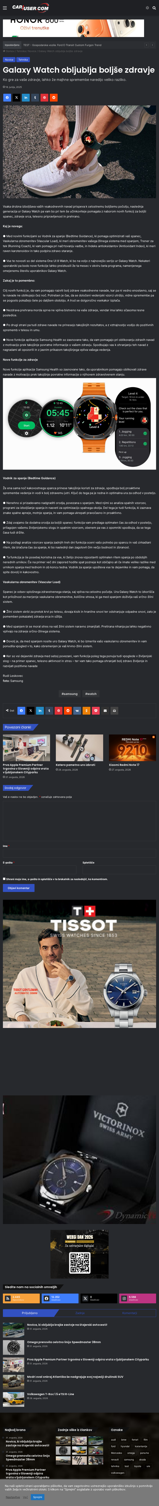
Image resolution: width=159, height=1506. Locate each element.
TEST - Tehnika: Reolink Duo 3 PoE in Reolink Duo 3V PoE (58, 45)
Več (25, 1497)
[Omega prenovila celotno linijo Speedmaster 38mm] (13, 1347)
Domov (9, 51)
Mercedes (116, 1452)
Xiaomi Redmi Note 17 (124, 765)
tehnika (115, 1466)
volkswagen (117, 1472)
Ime (6, 846)
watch (92, 694)
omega (131, 1452)
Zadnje (80, 1313)
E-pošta (9, 862)
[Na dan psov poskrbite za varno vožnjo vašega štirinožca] (95, 1460)
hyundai (125, 1446)
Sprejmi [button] (37, 1497)
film (146, 1439)
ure (148, 1466)
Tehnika (21, 51)
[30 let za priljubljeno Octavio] (95, 1450)
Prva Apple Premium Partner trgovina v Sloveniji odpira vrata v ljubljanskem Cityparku (26, 768)
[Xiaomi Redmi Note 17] (132, 747)
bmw (123, 1439)
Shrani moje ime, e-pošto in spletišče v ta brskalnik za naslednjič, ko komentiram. (57, 879)
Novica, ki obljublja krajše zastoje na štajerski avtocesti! (67, 1325)
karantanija (141, 1446)
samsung (71, 694)
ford (113, 1446)
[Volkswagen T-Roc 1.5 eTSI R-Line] (13, 1399)
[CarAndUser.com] (30, 8)
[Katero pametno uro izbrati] (79, 747)
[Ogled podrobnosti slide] (73, 28)
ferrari (135, 1439)
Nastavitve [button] (13, 1497)
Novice (32, 51)
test (127, 1466)
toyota (137, 1466)
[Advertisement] (79, 1061)
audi (113, 1439)
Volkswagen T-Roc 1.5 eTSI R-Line (50, 1394)
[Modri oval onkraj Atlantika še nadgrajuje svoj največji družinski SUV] (13, 1382)
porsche (144, 1452)
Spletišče (88, 862)
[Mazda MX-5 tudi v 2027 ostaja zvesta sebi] (63, 1460)
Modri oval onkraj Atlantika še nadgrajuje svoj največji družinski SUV (75, 1377)
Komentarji (129, 1313)
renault (115, 1459)
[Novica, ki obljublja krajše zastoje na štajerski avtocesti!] (13, 1330)
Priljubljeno (30, 1313)
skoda (142, 1459)
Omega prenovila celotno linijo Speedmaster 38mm (64, 1342)
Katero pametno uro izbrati (75, 765)
